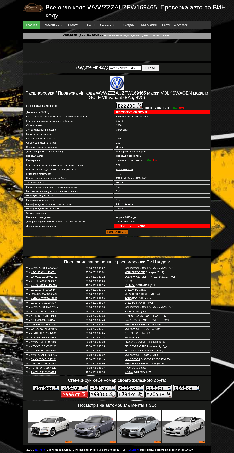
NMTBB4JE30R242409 (43, 350)
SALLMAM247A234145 (43, 320)
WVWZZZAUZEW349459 (44, 268)
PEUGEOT (130, 346)
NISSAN (129, 372)
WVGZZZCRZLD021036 (44, 328)
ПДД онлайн (148, 25)
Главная (31, 25)
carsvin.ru (40, 449)
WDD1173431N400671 (43, 272)
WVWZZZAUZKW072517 (44, 307)
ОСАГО (90, 25)
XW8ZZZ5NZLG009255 (44, 354)
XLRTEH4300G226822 (43, 281)
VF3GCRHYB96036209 (43, 346)
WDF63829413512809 (43, 324)
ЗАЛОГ (142, 226)
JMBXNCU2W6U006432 (44, 294)
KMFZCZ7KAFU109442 (44, 311)
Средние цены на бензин (83, 35)
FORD (128, 298)
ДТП (132, 226)
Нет (181, 107)
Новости (73, 25)
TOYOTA (129, 350)
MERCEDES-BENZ (135, 272)
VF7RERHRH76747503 (43, 333)
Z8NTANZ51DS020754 (43, 372)
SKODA (129, 341)
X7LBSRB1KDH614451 (43, 315)
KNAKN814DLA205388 (43, 337)
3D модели (127, 25)
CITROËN (130, 333)
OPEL (128, 289)
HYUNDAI (130, 285)
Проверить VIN (52, 25)
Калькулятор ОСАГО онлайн (132, 116)
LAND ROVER (132, 320)
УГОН (123, 226)
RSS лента (133, 449)
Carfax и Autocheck (175, 25)
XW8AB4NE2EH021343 (44, 341)
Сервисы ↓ (107, 25)
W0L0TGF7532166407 (43, 302)
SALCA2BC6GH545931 (43, 359)
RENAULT (130, 315)
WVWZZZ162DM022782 (44, 276)
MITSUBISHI (131, 294)
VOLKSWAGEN (124, 169)
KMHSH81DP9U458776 (44, 285)
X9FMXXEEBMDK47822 (44, 298)
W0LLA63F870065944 (43, 289)
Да (175, 107)
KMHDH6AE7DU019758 (44, 368)
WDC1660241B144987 (43, 363)
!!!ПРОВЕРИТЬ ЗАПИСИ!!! (131, 112)
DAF (127, 281)
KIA (126, 337)
